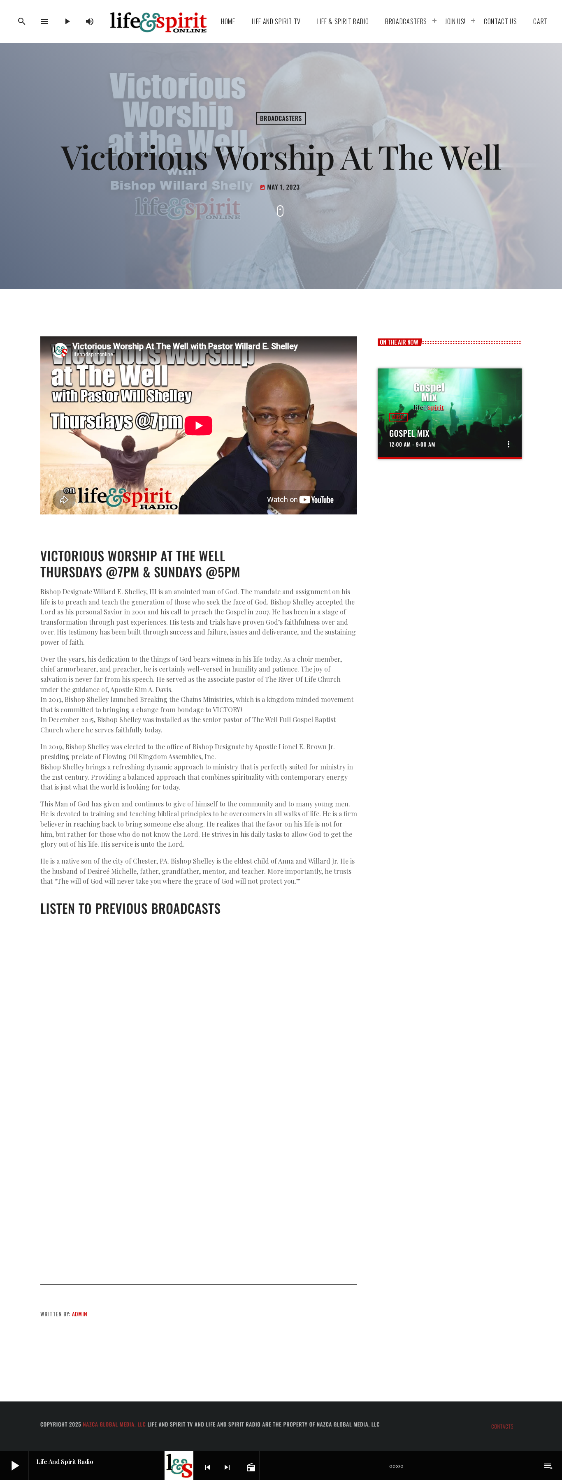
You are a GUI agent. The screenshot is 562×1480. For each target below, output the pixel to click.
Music (398, 417)
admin (80, 1314)
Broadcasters (281, 118)
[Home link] (158, 21)
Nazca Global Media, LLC (114, 1424)
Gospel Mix (409, 433)
